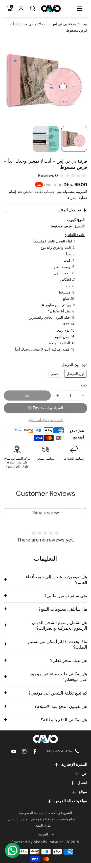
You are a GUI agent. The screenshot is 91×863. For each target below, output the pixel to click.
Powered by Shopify (29, 842)
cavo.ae (57, 842)
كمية (83, 385)
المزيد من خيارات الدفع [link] (45, 419)
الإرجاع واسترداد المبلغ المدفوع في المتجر (50, 819)
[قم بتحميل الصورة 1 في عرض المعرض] (74, 139)
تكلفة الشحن (33, 191)
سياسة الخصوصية (31, 813)
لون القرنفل (74, 374)
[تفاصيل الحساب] (21, 8)
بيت (84, 24)
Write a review (45, 512)
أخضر (53, 374)
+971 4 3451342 (59, 751)
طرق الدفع (43, 825)
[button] (79, 9)
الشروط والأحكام (60, 813)
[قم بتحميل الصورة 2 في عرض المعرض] (46, 139)
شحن (11, 819)
